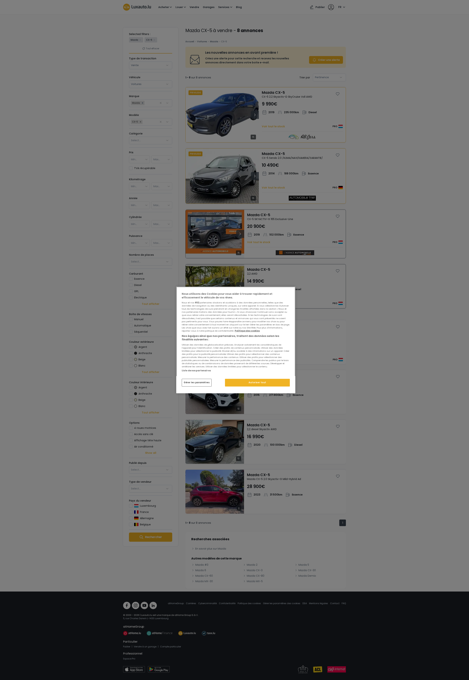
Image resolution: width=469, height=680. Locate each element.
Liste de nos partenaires (196, 370)
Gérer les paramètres (197, 382)
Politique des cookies (247, 330)
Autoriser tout (257, 382)
